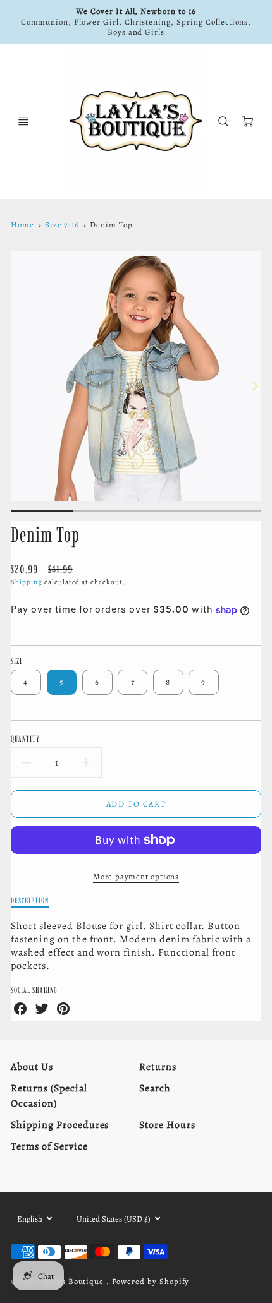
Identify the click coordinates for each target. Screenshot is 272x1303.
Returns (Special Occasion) (49, 1095)
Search (155, 1088)
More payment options (136, 876)
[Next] (255, 386)
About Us (32, 1067)
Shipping (26, 582)
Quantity (25, 738)
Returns (157, 1067)
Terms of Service (49, 1146)
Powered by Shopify (150, 1281)
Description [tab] (30, 900)
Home (22, 224)
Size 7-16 (62, 224)
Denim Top (111, 224)
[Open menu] (23, 121)
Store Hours (167, 1125)
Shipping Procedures (60, 1125)
